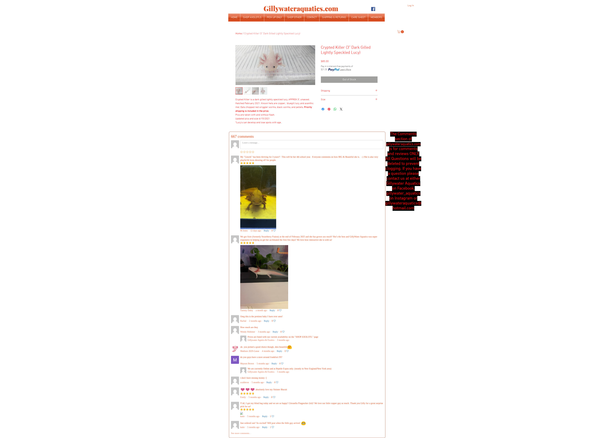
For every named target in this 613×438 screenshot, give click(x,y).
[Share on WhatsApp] (335, 109)
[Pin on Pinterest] (329, 109)
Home (238, 33)
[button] (401, 31)
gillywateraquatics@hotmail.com (403, 206)
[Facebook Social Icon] (373, 9)
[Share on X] (341, 109)
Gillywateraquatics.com (301, 8)
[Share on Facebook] (323, 109)
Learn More (345, 69)
